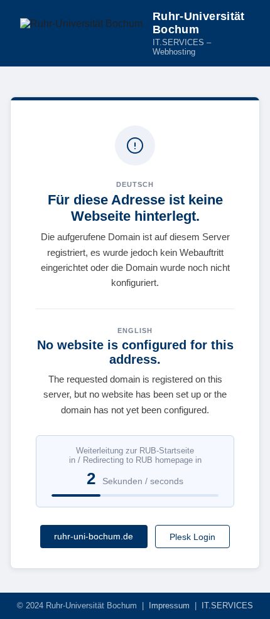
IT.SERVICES (227, 605)
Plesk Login (192, 537)
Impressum (169, 605)
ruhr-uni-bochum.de (93, 536)
